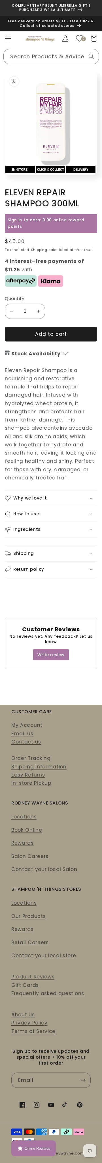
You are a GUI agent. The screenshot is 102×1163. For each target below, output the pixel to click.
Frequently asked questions (47, 993)
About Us (23, 1014)
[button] (8, 38)
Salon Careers (29, 856)
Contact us (26, 741)
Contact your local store (43, 955)
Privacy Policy (29, 1022)
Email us (22, 733)
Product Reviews (32, 976)
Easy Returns (28, 774)
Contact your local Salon (44, 869)
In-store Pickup (31, 783)
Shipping (39, 250)
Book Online (26, 830)
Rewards (22, 843)
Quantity (14, 298)
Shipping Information (39, 766)
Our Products (28, 916)
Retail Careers (30, 942)
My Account (26, 725)
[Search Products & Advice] (91, 56)
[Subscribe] (83, 1080)
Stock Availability (35, 353)
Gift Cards (25, 985)
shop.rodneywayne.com (59, 1153)
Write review (51, 655)
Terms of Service (33, 1031)
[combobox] (51, 56)
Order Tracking (31, 758)
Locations (24, 816)
